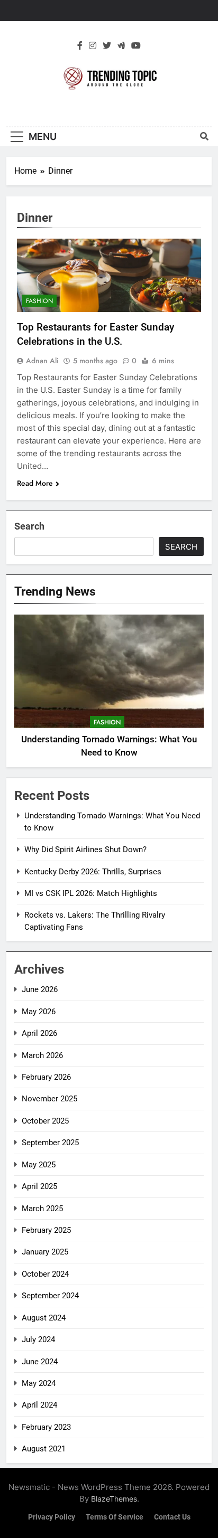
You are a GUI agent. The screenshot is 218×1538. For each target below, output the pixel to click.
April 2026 (39, 1033)
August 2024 (44, 1318)
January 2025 (45, 1252)
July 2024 (38, 1339)
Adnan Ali (42, 360)
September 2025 (50, 1142)
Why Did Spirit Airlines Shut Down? (85, 849)
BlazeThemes (114, 1498)
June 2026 (40, 989)
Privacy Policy (51, 1517)
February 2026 (46, 1077)
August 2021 (44, 1449)
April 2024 (39, 1405)
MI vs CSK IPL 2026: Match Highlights (90, 893)
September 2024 (50, 1295)
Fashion (39, 301)
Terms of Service (114, 1517)
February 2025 (46, 1230)
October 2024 (45, 1274)
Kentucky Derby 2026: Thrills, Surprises (92, 871)
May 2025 (39, 1164)
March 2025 (42, 1208)
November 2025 (49, 1098)
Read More (35, 483)
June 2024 (40, 1361)
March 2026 (42, 1055)
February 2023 (46, 1427)
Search (29, 526)
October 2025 (45, 1121)
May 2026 (39, 1011)
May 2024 (39, 1383)
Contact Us (172, 1517)
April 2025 (39, 1186)
